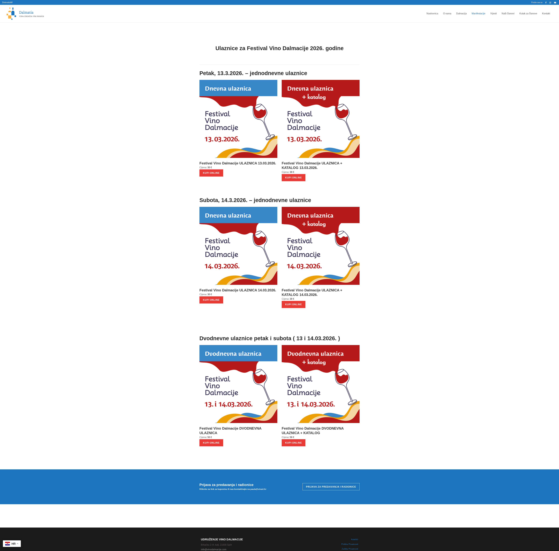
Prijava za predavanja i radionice (331, 487)
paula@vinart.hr (258, 489)
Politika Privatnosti (349, 544)
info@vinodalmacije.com (213, 549)
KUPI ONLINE (211, 173)
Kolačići (354, 539)
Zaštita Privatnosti (350, 549)
